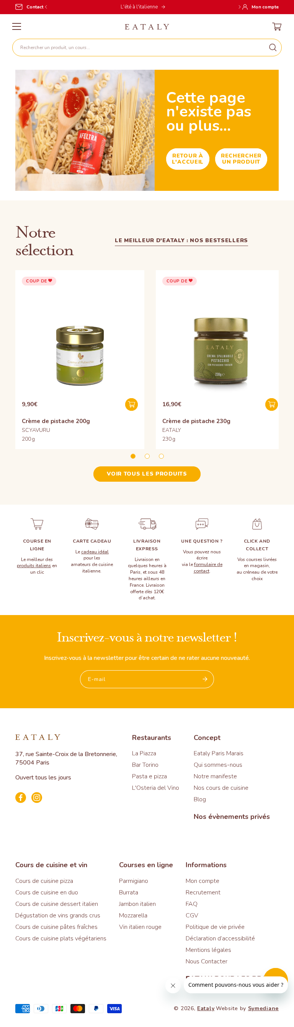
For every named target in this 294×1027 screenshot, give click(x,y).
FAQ (192, 904)
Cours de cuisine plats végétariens (60, 938)
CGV (192, 915)
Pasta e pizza (149, 776)
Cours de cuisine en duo (46, 892)
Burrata (128, 892)
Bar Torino (145, 765)
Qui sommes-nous (218, 765)
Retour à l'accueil (188, 159)
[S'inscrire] (205, 679)
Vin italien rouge (140, 927)
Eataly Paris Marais (218, 753)
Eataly (205, 1008)
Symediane (263, 1008)
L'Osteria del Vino (155, 788)
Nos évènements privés (232, 816)
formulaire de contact (208, 567)
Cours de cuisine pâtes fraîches (56, 927)
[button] (147, 47)
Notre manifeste (215, 776)
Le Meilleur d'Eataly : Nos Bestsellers (181, 240)
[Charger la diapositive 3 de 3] (161, 456)
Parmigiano (133, 881)
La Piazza (144, 753)
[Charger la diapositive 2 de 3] (147, 456)
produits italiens (34, 566)
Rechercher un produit (241, 159)
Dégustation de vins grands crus (57, 915)
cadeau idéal (95, 552)
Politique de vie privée (215, 927)
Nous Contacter (206, 961)
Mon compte (202, 881)
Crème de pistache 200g (56, 421)
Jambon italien (137, 904)
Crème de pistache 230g (196, 421)
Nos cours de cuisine (221, 788)
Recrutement (203, 892)
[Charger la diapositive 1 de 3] (133, 456)
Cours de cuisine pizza (44, 881)
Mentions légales (208, 950)
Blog (200, 799)
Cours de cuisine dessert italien (56, 904)
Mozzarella (133, 915)
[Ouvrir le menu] (16, 26)
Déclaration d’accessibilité (220, 938)
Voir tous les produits (147, 473)
